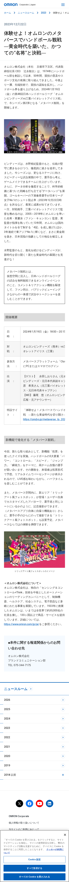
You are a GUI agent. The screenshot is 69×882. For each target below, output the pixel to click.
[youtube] (39, 803)
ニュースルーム (26, 12)
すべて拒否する (34, 868)
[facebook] (29, 803)
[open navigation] (63, 4)
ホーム (7, 12)
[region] (34, 856)
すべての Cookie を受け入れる (34, 876)
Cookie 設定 (34, 859)
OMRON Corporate (19, 816)
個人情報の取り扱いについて (24, 822)
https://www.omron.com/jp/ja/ (21, 624)
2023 (43, 12)
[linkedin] (49, 803)
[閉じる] (65, 834)
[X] (19, 803)
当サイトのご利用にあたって (24, 829)
